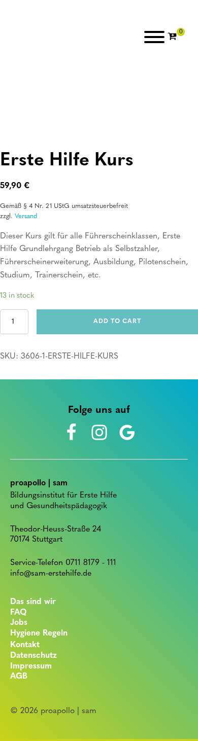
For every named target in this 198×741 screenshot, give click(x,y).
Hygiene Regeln (39, 633)
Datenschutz (33, 656)
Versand (26, 216)
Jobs (18, 623)
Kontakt (25, 645)
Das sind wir (33, 602)
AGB (18, 677)
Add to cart (117, 322)
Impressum (31, 666)
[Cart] (176, 37)
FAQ (18, 613)
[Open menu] (154, 37)
